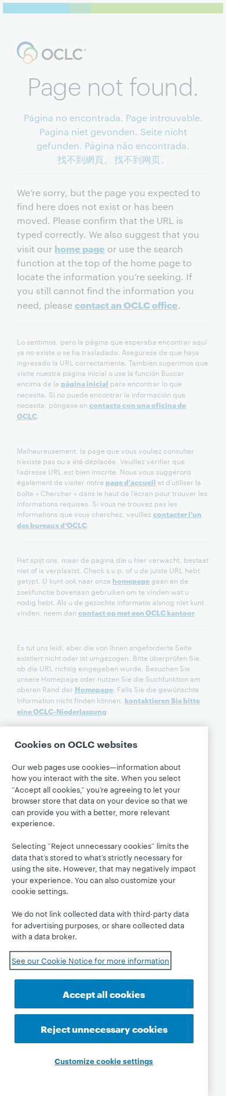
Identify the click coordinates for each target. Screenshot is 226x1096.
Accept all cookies (104, 993)
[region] (104, 911)
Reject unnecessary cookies (104, 1028)
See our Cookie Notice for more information (90, 960)
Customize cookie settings (103, 1060)
